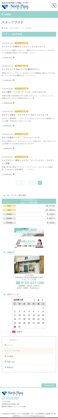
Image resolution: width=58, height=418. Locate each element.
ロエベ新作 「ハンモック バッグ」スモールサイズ (24, 92)
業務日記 (10, 367)
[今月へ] (38, 300)
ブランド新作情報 (21, 43)
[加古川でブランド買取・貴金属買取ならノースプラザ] (15, 7)
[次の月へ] (43, 300)
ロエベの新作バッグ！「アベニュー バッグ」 (22, 137)
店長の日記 (11, 362)
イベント (10, 345)
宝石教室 (10, 356)
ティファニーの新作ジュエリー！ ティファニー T (23, 46)
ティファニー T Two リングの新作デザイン (21, 69)
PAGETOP (50, 385)
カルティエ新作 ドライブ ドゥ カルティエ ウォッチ (25, 115)
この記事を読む (7, 57)
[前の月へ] (34, 300)
